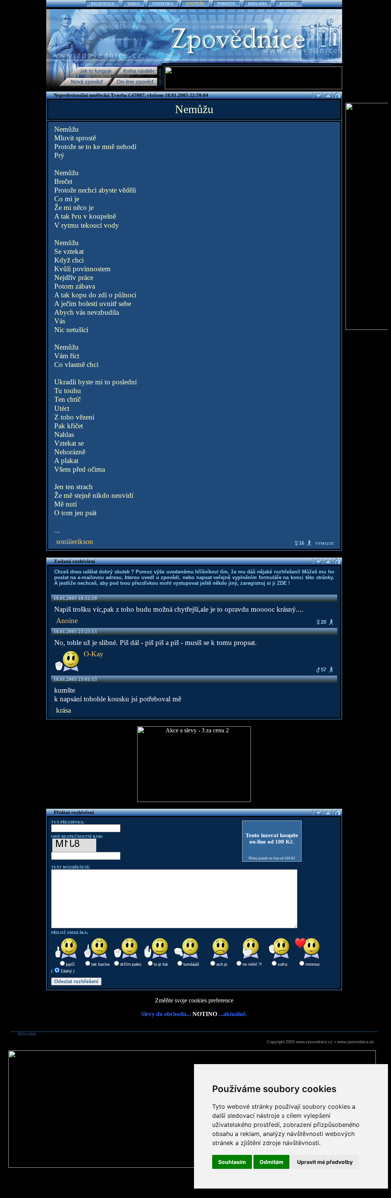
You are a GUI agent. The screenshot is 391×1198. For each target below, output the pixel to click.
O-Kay (93, 654)
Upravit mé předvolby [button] (325, 1162)
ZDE (282, 583)
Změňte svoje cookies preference (194, 1000)
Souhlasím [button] (232, 1162)
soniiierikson (74, 541)
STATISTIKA (162, 4)
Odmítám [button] (271, 1162)
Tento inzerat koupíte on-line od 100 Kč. (272, 838)
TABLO (133, 4)
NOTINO (204, 1014)
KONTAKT (288, 4)
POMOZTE (226, 4)
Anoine (67, 621)
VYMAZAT (324, 543)
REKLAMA (257, 4)
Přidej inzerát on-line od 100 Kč (272, 858)
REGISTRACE (102, 4)
